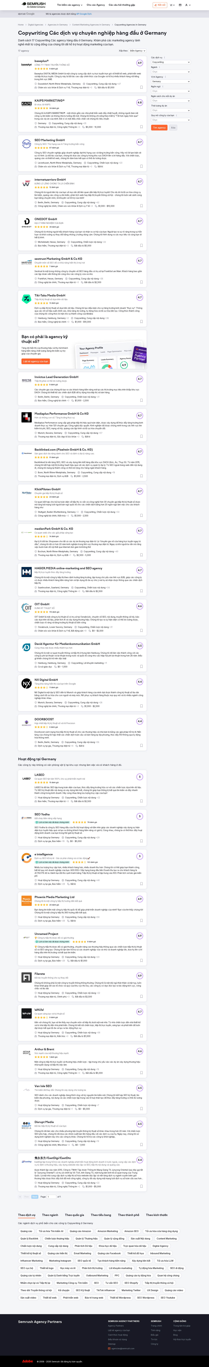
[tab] (26, 1215)
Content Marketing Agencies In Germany (91, 24)
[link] (96, 5)
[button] (172, 5)
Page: (43, 1196)
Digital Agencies (35, 24)
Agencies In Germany (58, 24)
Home (21, 24)
